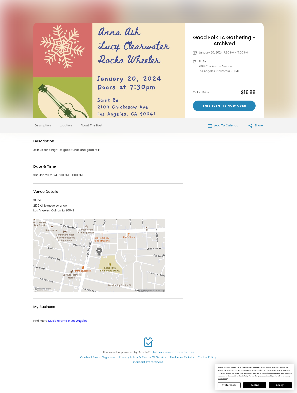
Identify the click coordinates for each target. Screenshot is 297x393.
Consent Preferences (148, 362)
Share (258, 125)
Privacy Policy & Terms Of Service (142, 357)
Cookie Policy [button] (243, 376)
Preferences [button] (222, 379)
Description (43, 125)
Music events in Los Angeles (67, 321)
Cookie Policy (207, 357)
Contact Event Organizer (97, 357)
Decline (255, 385)
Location (66, 125)
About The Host (91, 125)
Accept (280, 385)
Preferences (229, 385)
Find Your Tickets (182, 357)
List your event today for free (173, 352)
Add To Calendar (226, 125)
